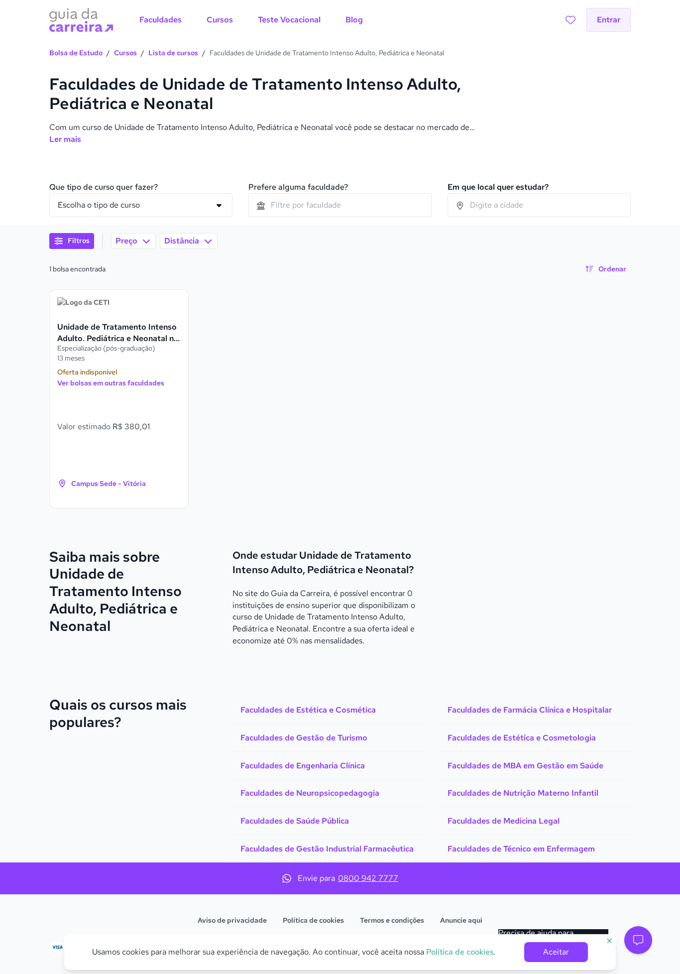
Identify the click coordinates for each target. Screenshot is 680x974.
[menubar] (251, 20)
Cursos (125, 52)
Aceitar (556, 952)
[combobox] (340, 205)
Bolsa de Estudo (76, 52)
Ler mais (65, 139)
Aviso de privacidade (232, 920)
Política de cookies (313, 920)
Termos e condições (392, 920)
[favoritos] (570, 20)
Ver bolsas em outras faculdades (110, 382)
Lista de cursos (173, 52)
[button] (638, 940)
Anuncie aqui (461, 920)
